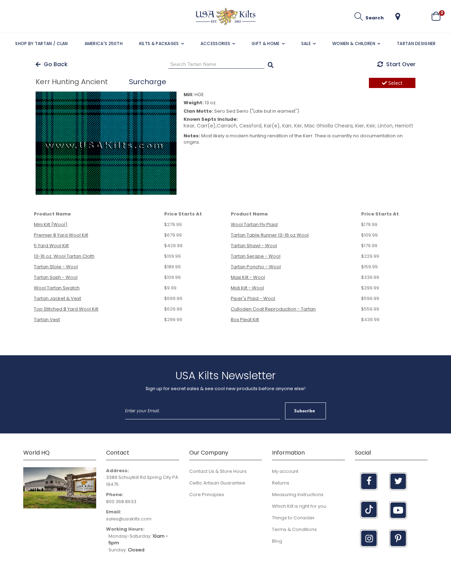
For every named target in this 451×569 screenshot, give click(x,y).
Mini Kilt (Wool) (50, 224)
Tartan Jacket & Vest (57, 298)
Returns (280, 483)
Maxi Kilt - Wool (248, 277)
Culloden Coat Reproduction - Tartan (273, 309)
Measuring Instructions (297, 494)
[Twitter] (398, 481)
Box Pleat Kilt (245, 319)
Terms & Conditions (294, 529)
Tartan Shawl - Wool (254, 245)
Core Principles (206, 494)
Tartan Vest (47, 319)
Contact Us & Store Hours (218, 471)
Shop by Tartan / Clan (41, 43)
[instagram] (369, 538)
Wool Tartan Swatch (57, 287)
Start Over (400, 64)
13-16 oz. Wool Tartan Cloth (64, 256)
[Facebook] (369, 481)
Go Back (55, 64)
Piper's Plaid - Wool (253, 298)
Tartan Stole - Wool (56, 266)
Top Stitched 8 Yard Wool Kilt (66, 309)
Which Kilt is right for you (299, 506)
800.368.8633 (121, 501)
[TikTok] (369, 509)
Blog (277, 541)
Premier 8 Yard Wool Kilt (61, 235)
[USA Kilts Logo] (225, 16)
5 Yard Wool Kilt (51, 245)
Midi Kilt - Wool (247, 287)
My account (285, 471)
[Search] (270, 64)
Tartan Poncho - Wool (256, 266)
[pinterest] (398, 538)
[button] (398, 17)
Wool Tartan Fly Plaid (254, 224)
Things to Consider (293, 517)
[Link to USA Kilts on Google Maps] (59, 507)
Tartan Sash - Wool (56, 277)
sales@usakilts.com (129, 518)
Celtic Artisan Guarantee (217, 483)
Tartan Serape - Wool (255, 256)
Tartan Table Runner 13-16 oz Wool (270, 235)
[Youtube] (398, 510)
